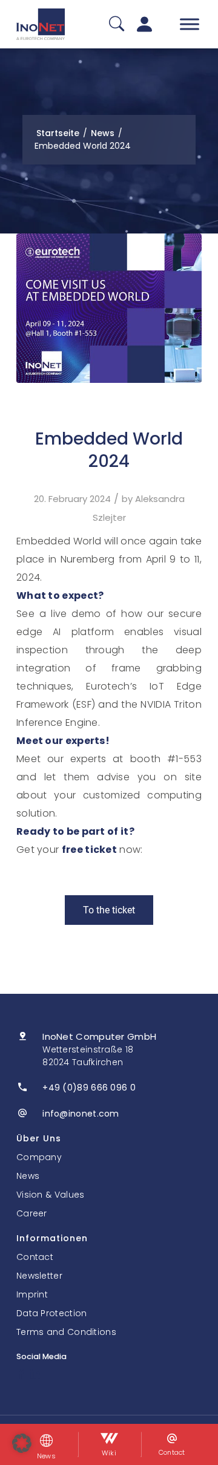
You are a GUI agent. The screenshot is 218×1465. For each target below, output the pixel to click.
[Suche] (116, 24)
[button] (22, 1443)
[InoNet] (40, 24)
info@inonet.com (80, 1114)
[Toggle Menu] (189, 24)
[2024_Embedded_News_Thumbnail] (109, 308)
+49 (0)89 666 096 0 (89, 1088)
